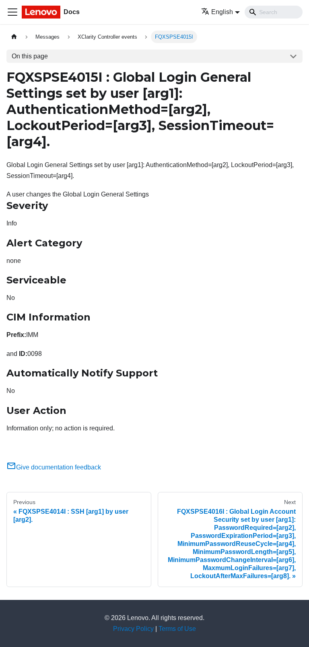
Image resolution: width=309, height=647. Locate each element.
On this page (30, 56)
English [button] (222, 11)
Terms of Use (177, 628)
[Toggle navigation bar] (12, 12)
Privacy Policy (133, 628)
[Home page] (14, 37)
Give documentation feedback (58, 467)
